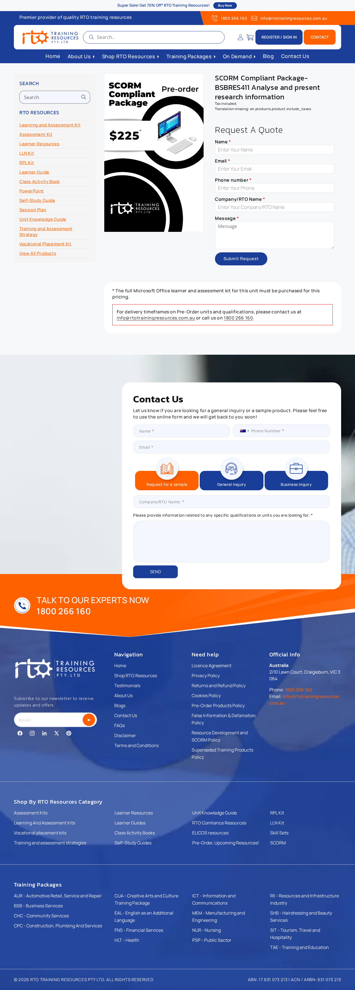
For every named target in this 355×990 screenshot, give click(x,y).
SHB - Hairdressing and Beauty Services (301, 916)
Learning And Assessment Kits (44, 823)
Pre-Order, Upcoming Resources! (225, 843)
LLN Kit (26, 153)
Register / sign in (279, 37)
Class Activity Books (135, 833)
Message (227, 218)
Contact (320, 37)
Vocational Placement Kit (45, 244)
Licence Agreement (211, 665)
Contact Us (125, 715)
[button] (250, 37)
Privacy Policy (206, 675)
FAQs (119, 725)
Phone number (233, 180)
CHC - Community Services (41, 916)
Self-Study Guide (37, 200)
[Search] (91, 37)
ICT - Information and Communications (213, 899)
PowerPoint (31, 191)
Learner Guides (130, 823)
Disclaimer (125, 735)
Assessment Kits (30, 813)
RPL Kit (26, 163)
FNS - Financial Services (139, 930)
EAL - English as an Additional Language (144, 916)
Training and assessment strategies (50, 843)
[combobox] (154, 37)
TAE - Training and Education (299, 947)
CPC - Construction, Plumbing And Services (58, 926)
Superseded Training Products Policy (222, 753)
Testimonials (127, 685)
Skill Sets (279, 833)
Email (222, 161)
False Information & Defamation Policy (224, 719)
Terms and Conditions (136, 745)
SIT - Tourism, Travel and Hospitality (295, 933)
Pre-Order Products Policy (218, 705)
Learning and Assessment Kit (49, 125)
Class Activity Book (39, 181)
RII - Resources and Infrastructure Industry (304, 899)
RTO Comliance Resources (219, 823)
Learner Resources (39, 144)
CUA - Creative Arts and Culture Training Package (146, 899)
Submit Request (241, 259)
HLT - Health (127, 940)
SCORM (278, 843)
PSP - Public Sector (211, 940)
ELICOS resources (210, 833)
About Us (123, 695)
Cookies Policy (206, 695)
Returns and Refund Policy (218, 685)
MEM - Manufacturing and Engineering (218, 916)
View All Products (37, 253)
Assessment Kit (35, 134)
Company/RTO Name (240, 199)
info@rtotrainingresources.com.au (293, 18)
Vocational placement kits (40, 833)
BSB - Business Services (38, 906)
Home (120, 665)
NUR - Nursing (206, 930)
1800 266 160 (234, 18)
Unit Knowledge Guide (42, 219)
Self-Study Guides (133, 843)
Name (223, 142)
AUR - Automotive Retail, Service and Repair (58, 896)
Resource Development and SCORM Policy (220, 736)
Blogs (119, 705)
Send (155, 572)
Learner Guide (34, 172)
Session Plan (32, 210)
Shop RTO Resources (135, 675)
